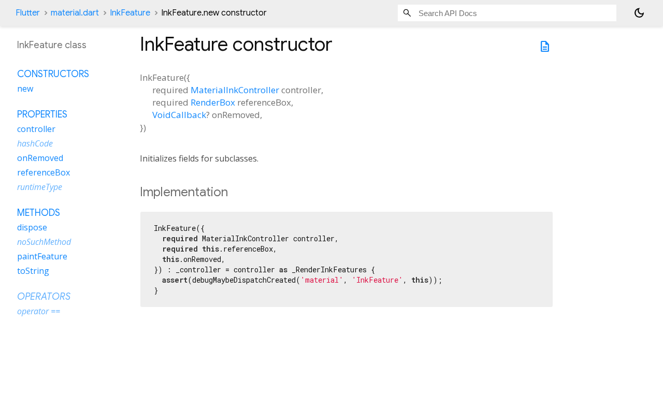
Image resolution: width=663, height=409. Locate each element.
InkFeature (130, 13)
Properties (42, 114)
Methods (38, 212)
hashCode (35, 143)
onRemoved (40, 158)
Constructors (53, 74)
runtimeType (39, 187)
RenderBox (213, 102)
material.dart (75, 13)
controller (36, 129)
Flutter (28, 13)
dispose (32, 227)
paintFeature (42, 256)
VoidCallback (179, 115)
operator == (38, 311)
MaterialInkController (235, 90)
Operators (43, 296)
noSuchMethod (44, 241)
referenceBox (43, 172)
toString (33, 270)
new (25, 88)
